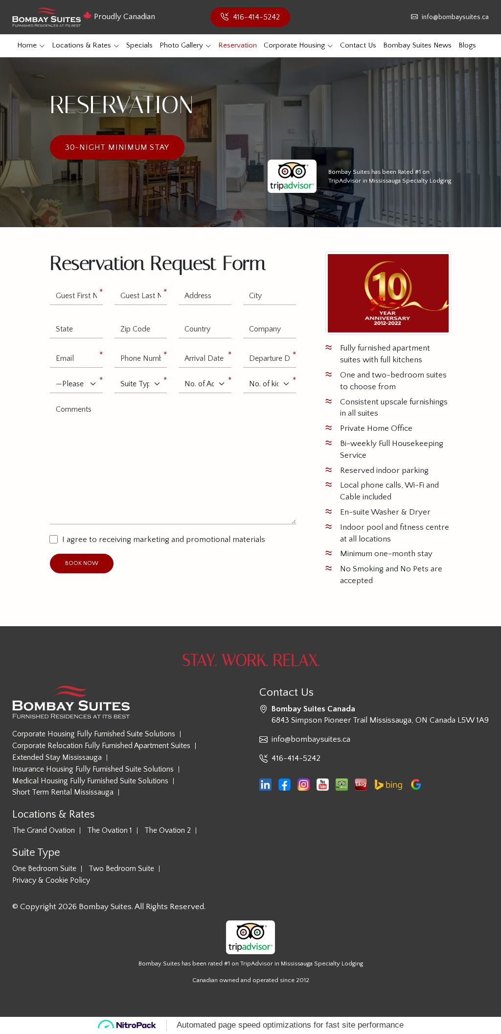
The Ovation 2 (167, 830)
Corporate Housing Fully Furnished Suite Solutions (93, 734)
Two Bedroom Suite (121, 869)
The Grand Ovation (43, 830)
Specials (139, 45)
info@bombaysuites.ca (454, 17)
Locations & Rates (81, 45)
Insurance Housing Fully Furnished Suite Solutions (93, 769)
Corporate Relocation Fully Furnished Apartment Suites (101, 746)
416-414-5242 (255, 17)
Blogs (467, 45)
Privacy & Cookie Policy (51, 880)
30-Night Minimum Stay (117, 147)
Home (27, 45)
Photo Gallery (181, 45)
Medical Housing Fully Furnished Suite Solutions (90, 781)
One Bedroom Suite (44, 869)
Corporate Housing (294, 45)
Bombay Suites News (417, 45)
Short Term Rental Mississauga (63, 792)
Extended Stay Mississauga (57, 757)
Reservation (237, 45)
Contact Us (358, 45)
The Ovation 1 (109, 830)
